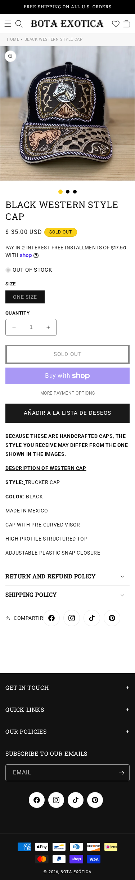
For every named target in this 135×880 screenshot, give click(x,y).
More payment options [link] (67, 393)
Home (13, 39)
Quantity (17, 313)
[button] (8, 23)
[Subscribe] (121, 772)
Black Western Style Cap (53, 39)
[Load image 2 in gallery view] (67, 192)
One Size (29, 298)
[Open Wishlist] (115, 23)
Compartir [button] (28, 618)
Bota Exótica (75, 872)
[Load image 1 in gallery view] (60, 192)
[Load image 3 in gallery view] (75, 192)
